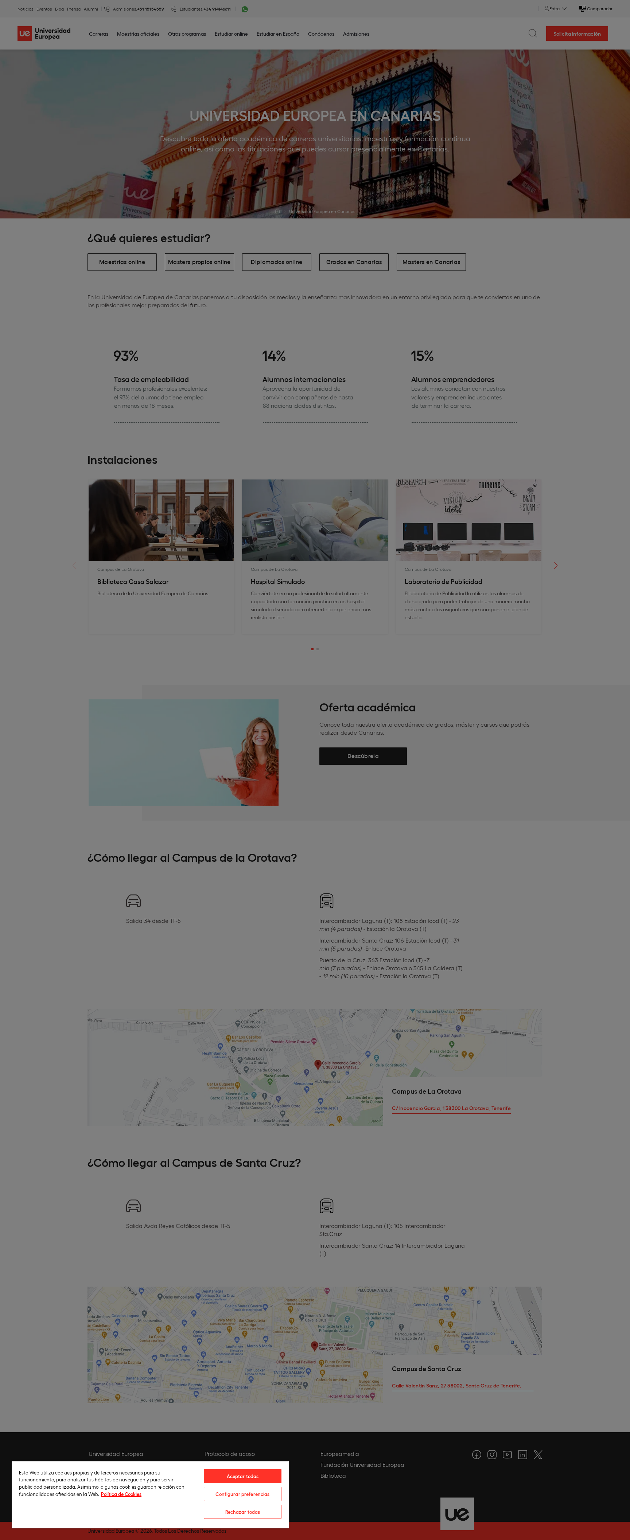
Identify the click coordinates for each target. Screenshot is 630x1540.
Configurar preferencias (242, 1494)
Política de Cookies (121, 1494)
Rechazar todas (242, 1512)
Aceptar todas (243, 1476)
